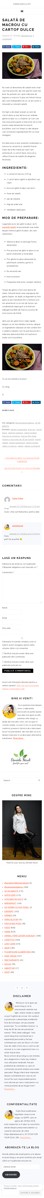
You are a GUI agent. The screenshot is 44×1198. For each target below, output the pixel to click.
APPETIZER (10, 895)
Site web (6, 628)
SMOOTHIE (9, 968)
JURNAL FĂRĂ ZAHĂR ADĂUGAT (19, 936)
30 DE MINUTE (11, 891)
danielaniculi (17, 526)
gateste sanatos (15, 433)
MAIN (6, 948)
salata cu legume (32, 446)
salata (20, 446)
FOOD (7, 927)
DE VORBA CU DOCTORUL (16, 907)
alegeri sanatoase (19, 429)
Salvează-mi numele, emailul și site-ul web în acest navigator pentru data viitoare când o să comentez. (19, 644)
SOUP (7, 972)
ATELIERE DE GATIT (14, 899)
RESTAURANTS (11, 960)
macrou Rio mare (28, 436)
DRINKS (8, 915)
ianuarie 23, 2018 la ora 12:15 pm (25, 534)
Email (4, 618)
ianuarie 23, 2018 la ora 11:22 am (25, 506)
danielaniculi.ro (22, 4)
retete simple (32, 443)
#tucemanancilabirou (24, 423)
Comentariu (8, 572)
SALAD (7, 964)
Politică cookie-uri (10, 1188)
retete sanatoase (17, 443)
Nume (4, 608)
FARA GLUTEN (11, 919)
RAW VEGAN (10, 956)
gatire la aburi (30, 433)
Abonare (11, 1174)
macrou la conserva (11, 436)
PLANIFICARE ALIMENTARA (17, 952)
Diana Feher (17, 498)
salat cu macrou (9, 446)
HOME (7, 932)
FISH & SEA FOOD (12, 923)
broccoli (31, 429)
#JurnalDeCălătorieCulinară (16, 883)
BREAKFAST (10, 903)
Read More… (18, 738)
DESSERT (9, 911)
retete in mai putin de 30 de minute (18, 439)
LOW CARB (9, 944)
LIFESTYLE (9, 940)
